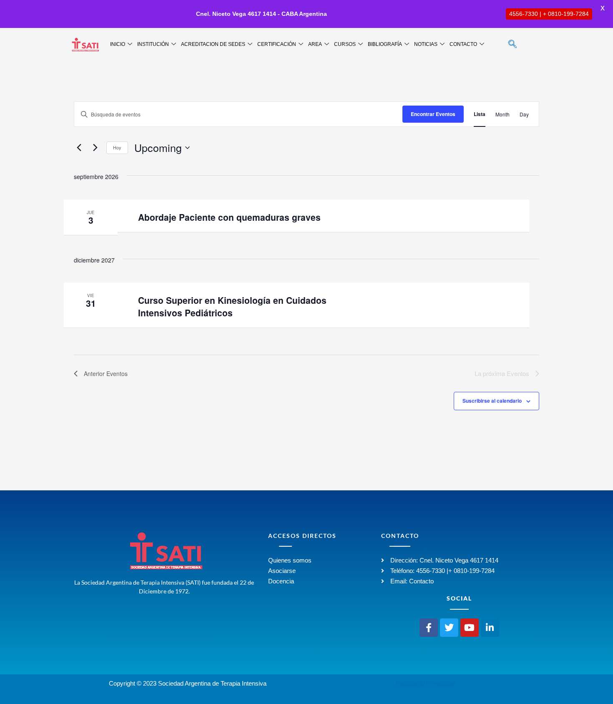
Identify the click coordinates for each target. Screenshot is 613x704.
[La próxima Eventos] (95, 148)
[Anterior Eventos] (79, 148)
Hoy (117, 147)
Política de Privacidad (425, 683)
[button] (512, 44)
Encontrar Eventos (433, 114)
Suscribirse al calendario (492, 400)
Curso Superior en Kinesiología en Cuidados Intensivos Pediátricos (232, 306)
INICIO (117, 44)
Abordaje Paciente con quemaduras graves (229, 217)
